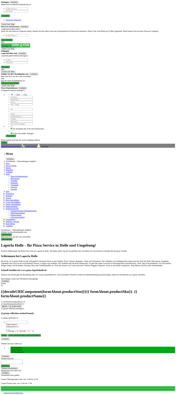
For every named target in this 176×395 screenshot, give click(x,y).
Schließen (14, 2)
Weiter (4, 335)
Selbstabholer (6, 239)
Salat (7, 191)
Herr (18, 95)
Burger (8, 168)
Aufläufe (9, 172)
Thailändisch (10, 219)
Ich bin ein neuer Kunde (10, 83)
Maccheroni (15, 179)
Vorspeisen (10, 194)
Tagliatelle (14, 185)
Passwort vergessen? (13, 20)
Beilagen (9, 196)
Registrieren (11, 136)
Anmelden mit (7, 46)
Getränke (9, 226)
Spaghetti (14, 183)
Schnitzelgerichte (12, 209)
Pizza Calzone (11, 166)
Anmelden (5, 16)
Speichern (5, 366)
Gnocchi (14, 187)
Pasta (8, 174)
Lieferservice (6, 234)
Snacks (8, 198)
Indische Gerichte (12, 222)
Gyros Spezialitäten (13, 202)
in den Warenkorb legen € (24, 335)
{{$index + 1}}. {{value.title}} (11, 306)
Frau (25, 95)
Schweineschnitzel (18, 217)
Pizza (8, 163)
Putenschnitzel (16, 215)
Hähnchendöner (12, 207)
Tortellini (14, 181)
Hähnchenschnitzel (18, 213)
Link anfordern (7, 40)
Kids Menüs (10, 224)
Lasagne (14, 189)
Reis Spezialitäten (12, 200)
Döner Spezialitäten (13, 204)
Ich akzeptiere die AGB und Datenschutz (28, 129)
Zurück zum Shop (8, 24)
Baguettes (9, 170)
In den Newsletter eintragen (23, 133)
